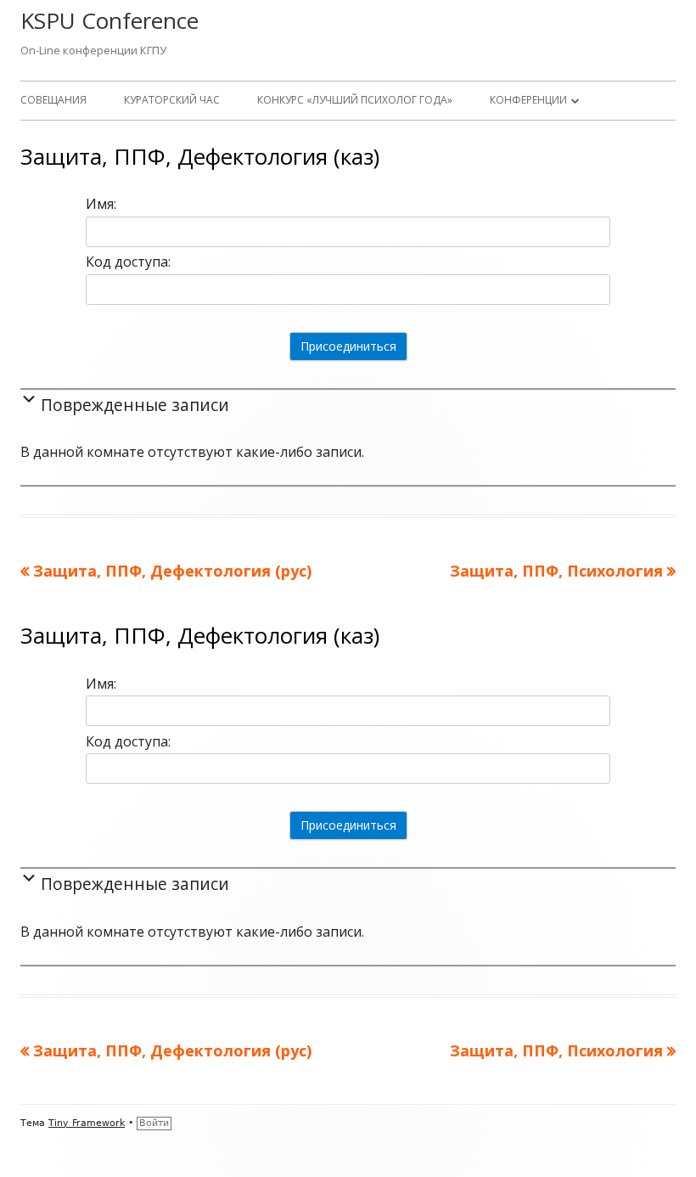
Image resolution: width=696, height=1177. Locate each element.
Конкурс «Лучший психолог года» (354, 100)
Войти (154, 1123)
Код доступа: (128, 261)
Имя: (101, 203)
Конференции (528, 100)
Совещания (53, 100)
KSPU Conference (109, 20)
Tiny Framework (86, 1123)
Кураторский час (172, 100)
